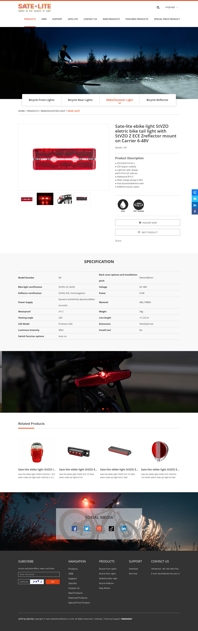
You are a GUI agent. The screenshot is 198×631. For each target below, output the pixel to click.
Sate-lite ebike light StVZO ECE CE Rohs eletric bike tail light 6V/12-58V (119, 469)
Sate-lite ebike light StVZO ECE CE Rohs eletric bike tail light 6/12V (78, 469)
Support (57, 19)
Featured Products (137, 19)
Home (21, 110)
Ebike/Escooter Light (53, 110)
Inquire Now (149, 222)
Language (170, 7)
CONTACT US (160, 561)
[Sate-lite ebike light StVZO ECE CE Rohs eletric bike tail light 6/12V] (78, 451)
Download (133, 568)
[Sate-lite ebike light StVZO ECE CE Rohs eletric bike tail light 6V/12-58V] (119, 451)
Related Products (31, 423)
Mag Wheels (104, 588)
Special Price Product (167, 19)
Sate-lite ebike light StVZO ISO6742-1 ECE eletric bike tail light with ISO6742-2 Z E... (36, 476)
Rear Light (74, 110)
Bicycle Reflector (157, 100)
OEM (43, 19)
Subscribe (26, 561)
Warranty (133, 573)
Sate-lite (73, 19)
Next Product (149, 232)
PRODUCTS (106, 561)
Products (30, 19)
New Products (111, 19)
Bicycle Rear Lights (80, 100)
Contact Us (90, 19)
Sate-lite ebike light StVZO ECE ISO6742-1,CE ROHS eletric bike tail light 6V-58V (160, 469)
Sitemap (98, 619)
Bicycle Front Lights (41, 100)
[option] (99, 63)
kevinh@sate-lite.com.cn (169, 573)
